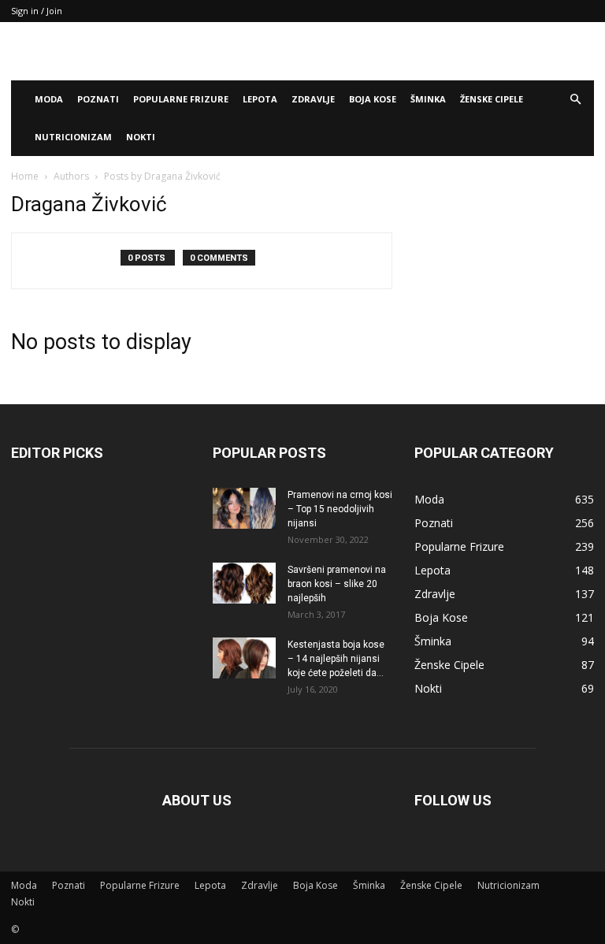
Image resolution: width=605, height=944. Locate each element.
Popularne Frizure (180, 99)
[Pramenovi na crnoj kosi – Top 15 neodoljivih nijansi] (244, 508)
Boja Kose (372, 99)
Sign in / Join (36, 11)
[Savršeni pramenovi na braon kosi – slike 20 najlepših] (244, 583)
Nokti (140, 137)
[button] (575, 99)
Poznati (98, 99)
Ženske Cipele (491, 99)
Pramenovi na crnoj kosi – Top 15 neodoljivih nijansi (340, 509)
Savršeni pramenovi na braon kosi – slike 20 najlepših (337, 584)
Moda (49, 99)
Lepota (260, 99)
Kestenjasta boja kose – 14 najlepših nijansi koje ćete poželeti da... (336, 658)
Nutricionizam (73, 137)
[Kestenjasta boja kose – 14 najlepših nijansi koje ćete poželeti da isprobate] (244, 657)
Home (25, 176)
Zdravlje (313, 99)
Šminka (428, 99)
